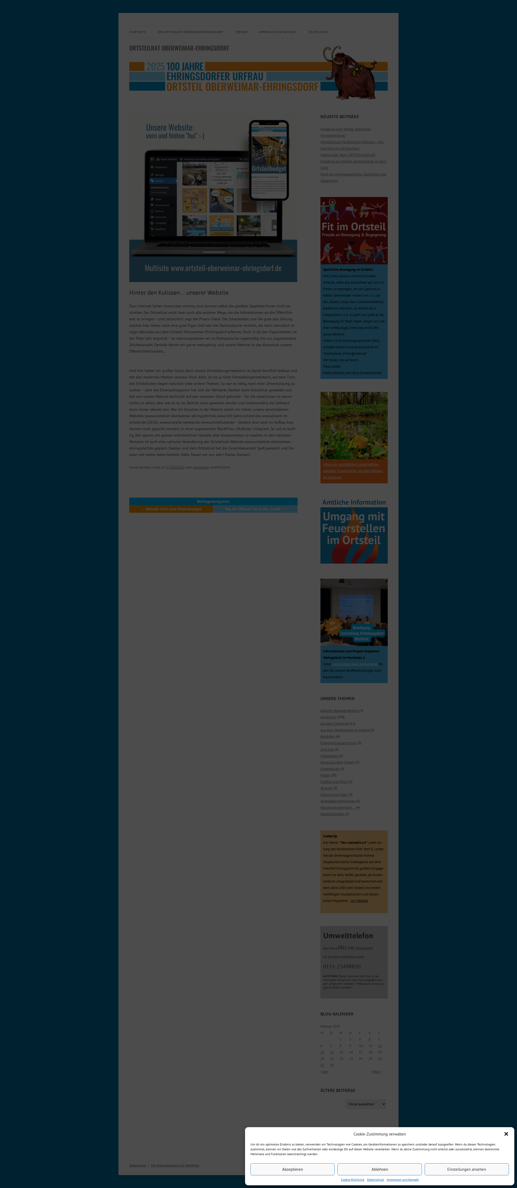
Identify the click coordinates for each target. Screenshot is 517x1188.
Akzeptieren (292, 1169)
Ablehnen (380, 1169)
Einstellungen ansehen (466, 1169)
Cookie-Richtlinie (352, 1179)
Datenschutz (375, 1179)
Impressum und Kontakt (403, 1179)
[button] (506, 1134)
